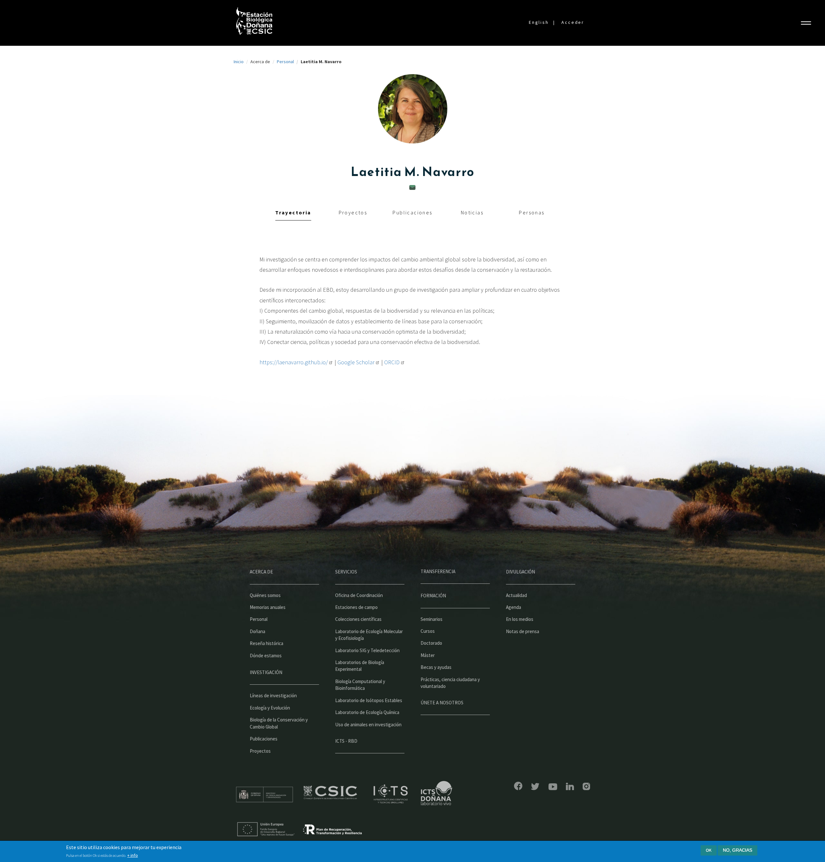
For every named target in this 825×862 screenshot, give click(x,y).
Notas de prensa (522, 631)
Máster (428, 655)
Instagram (586, 786)
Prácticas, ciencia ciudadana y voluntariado (450, 682)
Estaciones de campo (356, 607)
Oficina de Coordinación (359, 595)
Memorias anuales (268, 607)
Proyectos (353, 212)
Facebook (518, 786)
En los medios (519, 619)
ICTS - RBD (346, 741)
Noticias (472, 212)
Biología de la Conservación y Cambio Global (279, 723)
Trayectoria (293, 212)
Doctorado (431, 643)
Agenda (513, 607)
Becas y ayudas (436, 667)
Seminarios (431, 619)
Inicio (239, 61)
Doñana (257, 631)
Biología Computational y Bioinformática (360, 684)
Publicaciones (412, 212)
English (539, 22)
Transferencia (438, 571)
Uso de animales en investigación (368, 724)
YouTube (552, 786)
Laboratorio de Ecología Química (367, 712)
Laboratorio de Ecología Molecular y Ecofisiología (369, 634)
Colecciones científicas (358, 619)
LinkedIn (570, 786)
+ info (132, 855)
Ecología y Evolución (270, 708)
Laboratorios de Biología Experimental (359, 665)
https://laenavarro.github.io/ (293, 362)
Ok (709, 850)
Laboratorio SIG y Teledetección (367, 650)
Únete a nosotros (442, 703)
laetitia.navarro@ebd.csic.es (412, 187)
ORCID (392, 362)
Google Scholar (355, 362)
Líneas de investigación (273, 695)
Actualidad (516, 595)
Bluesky (535, 786)
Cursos (428, 631)
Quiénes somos (265, 595)
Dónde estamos (266, 655)
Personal (285, 61)
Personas (531, 212)
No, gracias (737, 850)
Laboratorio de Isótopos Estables (368, 700)
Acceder (572, 22)
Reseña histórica (266, 643)
